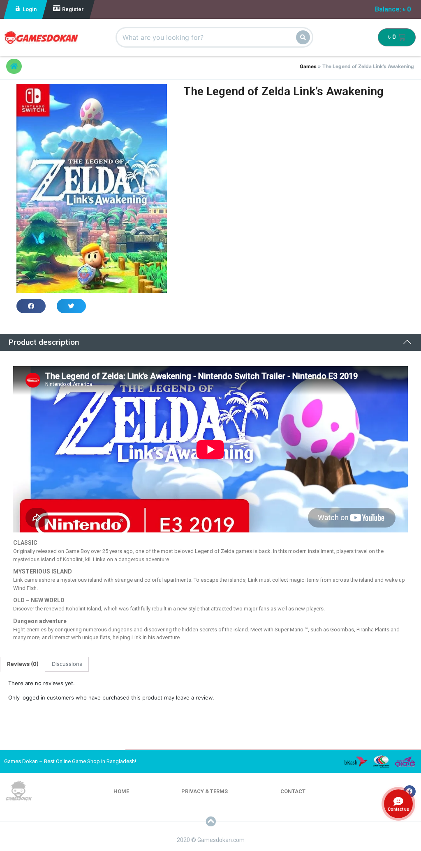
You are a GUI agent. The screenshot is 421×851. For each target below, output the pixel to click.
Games (308, 66)
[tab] (22, 664)
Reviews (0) (23, 664)
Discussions (67, 664)
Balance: (393, 9)
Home (121, 791)
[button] (14, 66)
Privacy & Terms (204, 791)
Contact (292, 791)
